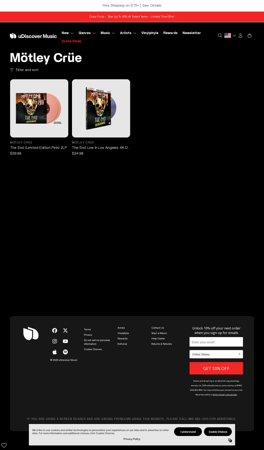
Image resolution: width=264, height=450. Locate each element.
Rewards (122, 338)
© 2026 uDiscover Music (63, 360)
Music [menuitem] (105, 33)
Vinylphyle (123, 333)
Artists (121, 328)
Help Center (158, 338)
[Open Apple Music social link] (54, 351)
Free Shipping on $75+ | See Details (132, 5)
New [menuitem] (65, 33)
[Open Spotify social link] (65, 351)
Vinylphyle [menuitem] (149, 33)
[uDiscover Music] (33, 36)
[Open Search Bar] (220, 35)
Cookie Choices (93, 349)
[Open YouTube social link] (65, 341)
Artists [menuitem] (125, 33)
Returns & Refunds (161, 344)
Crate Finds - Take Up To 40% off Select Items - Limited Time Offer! (132, 16)
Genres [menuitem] (85, 33)
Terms (87, 329)
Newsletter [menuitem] (192, 33)
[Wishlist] (4, 445)
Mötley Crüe (21, 142)
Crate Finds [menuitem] (71, 41)
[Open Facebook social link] (54, 330)
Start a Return (159, 333)
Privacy (88, 335)
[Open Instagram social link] (54, 341)
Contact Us (157, 328)
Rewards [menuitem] (170, 33)
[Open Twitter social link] (65, 330)
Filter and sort (27, 70)
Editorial (122, 344)
